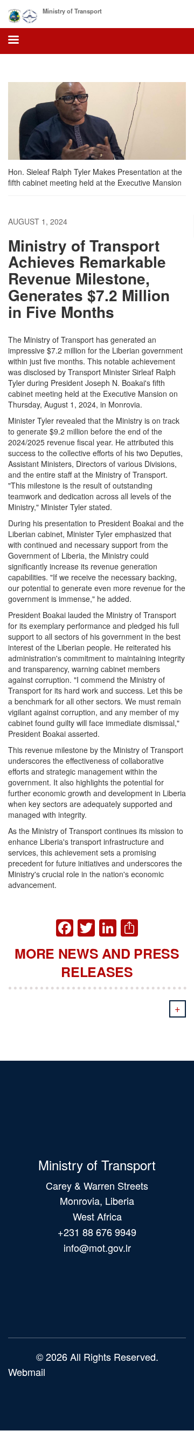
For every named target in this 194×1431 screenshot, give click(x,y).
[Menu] (13, 40)
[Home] (23, 14)
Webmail (26, 1372)
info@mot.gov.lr (97, 1247)
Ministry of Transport (72, 10)
